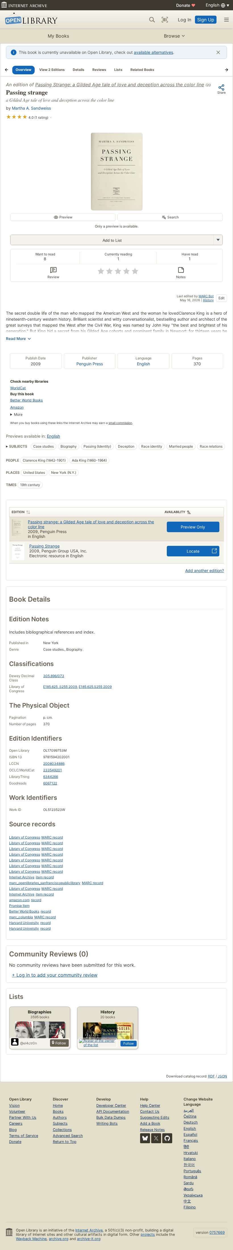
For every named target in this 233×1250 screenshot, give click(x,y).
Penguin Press (89, 363)
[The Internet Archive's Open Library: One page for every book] (30, 19)
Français (191, 1140)
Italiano (190, 1159)
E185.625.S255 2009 (95, 687)
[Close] (218, 52)
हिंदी (186, 1147)
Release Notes (152, 1130)
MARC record (52, 837)
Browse (172, 36)
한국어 (189, 1165)
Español (190, 1134)
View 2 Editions (52, 69)
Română (190, 1177)
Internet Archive (21, 877)
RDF (211, 1076)
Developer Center (111, 1105)
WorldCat (18, 388)
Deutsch (191, 1122)
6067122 (50, 783)
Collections (62, 1130)
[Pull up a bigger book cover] (116, 208)
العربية (189, 1110)
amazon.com (19, 900)
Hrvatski (191, 1153)
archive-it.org (89, 1239)
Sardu (189, 1183)
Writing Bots (107, 1123)
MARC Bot (206, 296)
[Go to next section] (226, 69)
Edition (18, 512)
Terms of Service (23, 1136)
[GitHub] (167, 1138)
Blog (13, 1130)
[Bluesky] (145, 1138)
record (36, 900)
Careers (15, 1123)
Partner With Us (22, 1117)
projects (148, 1234)
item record (45, 877)
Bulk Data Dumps (111, 1117)
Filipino (190, 1207)
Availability (175, 512)
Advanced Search (68, 1136)
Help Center (150, 1105)
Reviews (99, 69)
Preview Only (193, 526)
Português (192, 1171)
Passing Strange (44, 546)
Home (58, 1105)
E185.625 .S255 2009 (60, 687)
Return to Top (64, 1142)
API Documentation (112, 1111)
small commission (120, 423)
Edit (221, 298)
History (208, 300)
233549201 (52, 770)
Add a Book (150, 1123)
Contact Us (149, 1111)
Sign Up (205, 19)
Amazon (17, 407)
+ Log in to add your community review (54, 975)
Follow (128, 1043)
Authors (60, 1117)
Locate (193, 551)
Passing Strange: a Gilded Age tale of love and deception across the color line (119, 84)
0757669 (217, 1232)
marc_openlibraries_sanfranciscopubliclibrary (44, 883)
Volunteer (17, 1111)
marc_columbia (21, 917)
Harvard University (24, 923)
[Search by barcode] (164, 19)
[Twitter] (156, 1138)
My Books (58, 36)
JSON (222, 1076)
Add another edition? (204, 570)
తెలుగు (188, 1189)
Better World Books (26, 400)
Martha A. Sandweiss (31, 108)
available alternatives (153, 52)
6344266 (50, 776)
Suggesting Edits (154, 1117)
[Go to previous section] (6, 69)
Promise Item (19, 905)
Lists (118, 69)
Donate (185, 5)
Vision (14, 1105)
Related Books (142, 69)
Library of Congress (24, 837)
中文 (187, 1201)
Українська (193, 1195)
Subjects (60, 1123)
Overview (23, 69)
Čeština (190, 1116)
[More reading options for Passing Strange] (217, 240)
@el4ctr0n (28, 1043)
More (18, 414)
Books (58, 1111)
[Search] (152, 19)
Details (78, 69)
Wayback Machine (31, 1239)
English (143, 363)
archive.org (58, 1239)
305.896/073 (53, 676)
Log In (184, 19)
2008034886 (54, 763)
